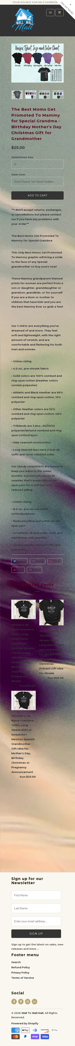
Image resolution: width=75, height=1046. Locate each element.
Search (16, 962)
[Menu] (50, 12)
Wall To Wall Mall (32, 1013)
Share (39, 561)
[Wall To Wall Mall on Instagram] (27, 1001)
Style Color (18, 174)
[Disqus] (37, 822)
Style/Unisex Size (22, 157)
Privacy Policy (20, 972)
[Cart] (59, 12)
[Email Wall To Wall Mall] (34, 1001)
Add (19, 569)
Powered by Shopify (24, 1023)
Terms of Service (22, 977)
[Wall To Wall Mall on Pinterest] (21, 1001)
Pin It (56, 561)
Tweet (21, 561)
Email (36, 569)
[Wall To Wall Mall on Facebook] (14, 1001)
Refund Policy (20, 967)
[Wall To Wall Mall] (24, 21)
